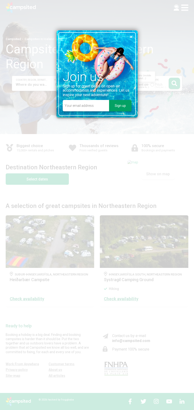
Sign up (120, 106)
